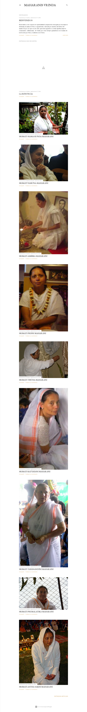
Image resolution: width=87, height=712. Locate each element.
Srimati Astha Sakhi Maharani (36, 686)
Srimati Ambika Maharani (33, 256)
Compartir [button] (21, 35)
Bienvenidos (25, 20)
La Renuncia (26, 93)
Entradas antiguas (61, 696)
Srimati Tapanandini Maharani (36, 569)
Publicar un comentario (31, 35)
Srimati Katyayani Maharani (34, 471)
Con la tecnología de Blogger (45, 706)
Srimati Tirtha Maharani (33, 380)
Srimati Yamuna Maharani (33, 183)
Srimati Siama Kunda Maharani (36, 136)
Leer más (65, 35)
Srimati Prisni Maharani (32, 333)
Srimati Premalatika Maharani (36, 611)
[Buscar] (67, 4)
